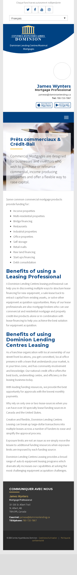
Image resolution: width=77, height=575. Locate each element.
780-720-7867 (64, 98)
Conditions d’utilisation (48, 538)
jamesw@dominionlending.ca (55, 94)
